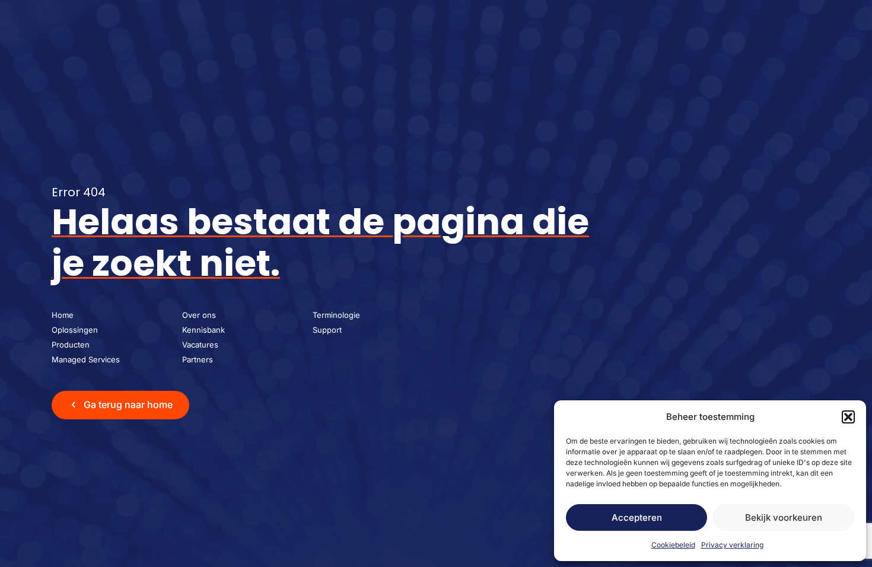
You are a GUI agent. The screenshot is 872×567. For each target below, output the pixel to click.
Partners (197, 359)
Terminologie (336, 315)
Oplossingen (75, 330)
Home (63, 315)
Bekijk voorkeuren (783, 517)
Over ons (199, 315)
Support (327, 330)
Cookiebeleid (673, 544)
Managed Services (86, 359)
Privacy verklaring (732, 544)
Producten (71, 344)
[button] (848, 417)
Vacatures (200, 344)
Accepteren (637, 517)
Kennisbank (203, 330)
